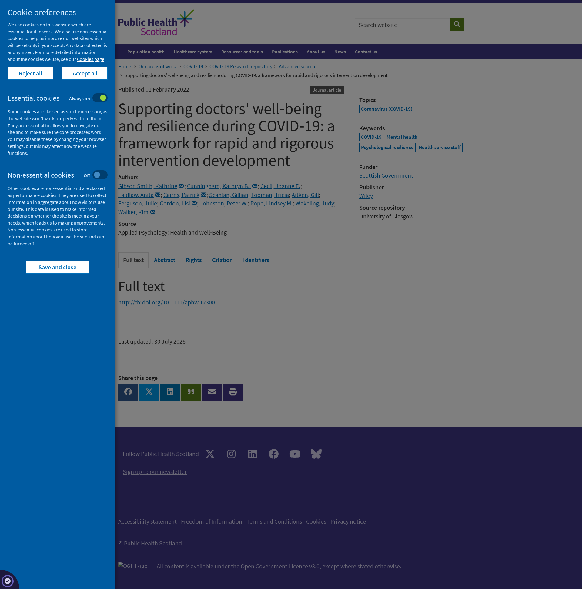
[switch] (62, 99)
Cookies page (90, 59)
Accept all (85, 73)
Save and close (58, 267)
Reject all (30, 73)
